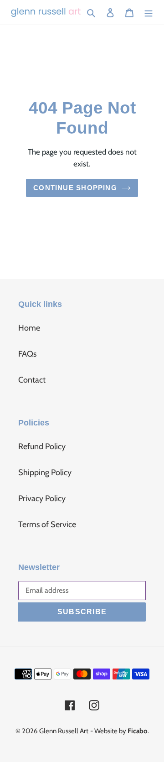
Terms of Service (47, 524)
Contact (32, 380)
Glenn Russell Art (63, 731)
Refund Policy (42, 446)
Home (29, 328)
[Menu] (148, 12)
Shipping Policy (45, 472)
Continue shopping (75, 188)
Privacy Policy (42, 498)
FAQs (27, 354)
